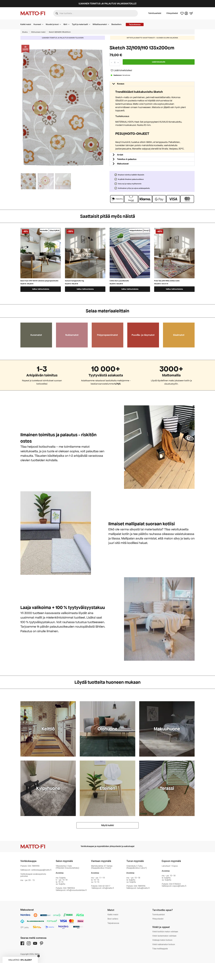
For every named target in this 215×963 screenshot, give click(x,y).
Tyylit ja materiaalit (80, 24)
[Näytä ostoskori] (191, 13)
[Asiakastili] (186, 13)
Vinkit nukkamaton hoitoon (163, 944)
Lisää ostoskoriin (158, 62)
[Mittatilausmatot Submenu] (109, 24)
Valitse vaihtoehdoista (40, 289)
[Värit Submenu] (69, 24)
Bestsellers (116, 24)
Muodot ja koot (52, 24)
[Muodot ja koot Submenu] (61, 24)
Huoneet (37, 24)
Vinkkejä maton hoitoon (162, 940)
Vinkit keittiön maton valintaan (165, 931)
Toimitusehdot (154, 13)
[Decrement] (111, 62)
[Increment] (118, 62)
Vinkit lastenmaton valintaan (164, 936)
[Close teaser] (38, 956)
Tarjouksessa (113, 923)
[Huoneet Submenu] (43, 24)
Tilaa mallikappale (160, 948)
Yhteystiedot (172, 13)
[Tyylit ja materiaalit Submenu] (90, 24)
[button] (104, 108)
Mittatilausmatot (100, 24)
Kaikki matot (25, 24)
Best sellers (113, 919)
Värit (65, 24)
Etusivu (25, 32)
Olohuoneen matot (38, 32)
